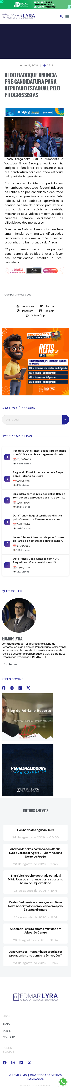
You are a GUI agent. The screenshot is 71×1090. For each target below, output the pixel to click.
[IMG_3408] (35, 115)
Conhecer (10, 664)
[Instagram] (12, 688)
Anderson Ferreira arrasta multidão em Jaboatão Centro (35, 931)
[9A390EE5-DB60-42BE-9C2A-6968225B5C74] (35, 273)
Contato (9, 1037)
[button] (61, 16)
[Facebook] (4, 688)
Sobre (7, 1030)
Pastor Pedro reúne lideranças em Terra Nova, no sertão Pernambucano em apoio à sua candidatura (35, 906)
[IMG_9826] (35, 8)
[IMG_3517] (35, 394)
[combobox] (32, 419)
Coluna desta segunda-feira (35, 830)
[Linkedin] (20, 688)
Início (6, 1024)
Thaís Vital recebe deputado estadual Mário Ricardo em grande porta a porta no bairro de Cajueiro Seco (35, 879)
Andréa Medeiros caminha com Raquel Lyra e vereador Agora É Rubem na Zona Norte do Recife (35, 852)
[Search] (65, 419)
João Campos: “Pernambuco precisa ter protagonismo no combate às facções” (35, 954)
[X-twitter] (28, 688)
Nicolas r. (45, 1085)
